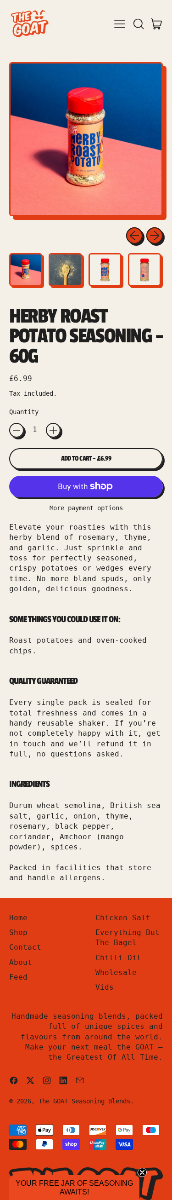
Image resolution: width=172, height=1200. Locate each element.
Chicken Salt (122, 917)
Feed (18, 977)
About (20, 962)
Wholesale (116, 972)
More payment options (86, 508)
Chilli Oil (118, 957)
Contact (25, 947)
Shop (18, 932)
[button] (138, 23)
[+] (53, 430)
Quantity (24, 411)
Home (18, 917)
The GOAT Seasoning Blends (84, 1101)
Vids (104, 987)
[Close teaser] (142, 1172)
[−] (16, 430)
